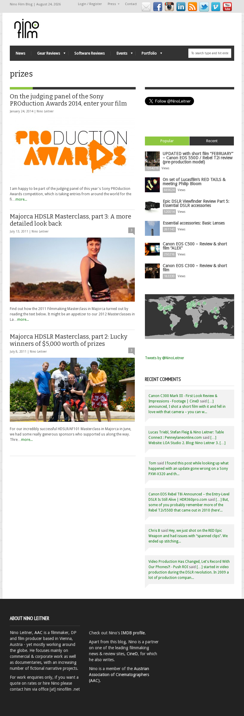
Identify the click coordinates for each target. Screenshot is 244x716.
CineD (132, 653)
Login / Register (90, 4)
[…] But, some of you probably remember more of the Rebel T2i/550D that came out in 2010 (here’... (188, 505)
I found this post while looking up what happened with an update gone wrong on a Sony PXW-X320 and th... (188, 468)
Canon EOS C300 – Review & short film (195, 267)
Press (110, 4)
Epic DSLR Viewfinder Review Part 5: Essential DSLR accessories (196, 203)
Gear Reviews (45, 54)
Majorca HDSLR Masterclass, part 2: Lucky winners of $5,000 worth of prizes (68, 340)
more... (21, 199)
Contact (131, 4)
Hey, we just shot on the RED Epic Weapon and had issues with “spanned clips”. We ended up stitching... (188, 536)
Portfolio (146, 54)
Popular (167, 141)
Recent (212, 141)
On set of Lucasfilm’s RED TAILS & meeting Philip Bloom (194, 181)
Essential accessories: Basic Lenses (194, 223)
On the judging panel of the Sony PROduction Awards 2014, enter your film (68, 100)
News (20, 53)
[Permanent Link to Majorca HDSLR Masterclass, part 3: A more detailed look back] (72, 270)
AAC (39, 632)
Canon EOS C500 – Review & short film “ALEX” (195, 245)
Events (119, 54)
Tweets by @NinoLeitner (164, 358)
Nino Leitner (45, 111)
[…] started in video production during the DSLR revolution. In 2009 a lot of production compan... (188, 572)
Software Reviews (89, 53)
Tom (152, 463)
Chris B (154, 531)
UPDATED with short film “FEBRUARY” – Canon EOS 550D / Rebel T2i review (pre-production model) (198, 157)
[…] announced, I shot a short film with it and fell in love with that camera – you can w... (187, 406)
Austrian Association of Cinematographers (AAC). (119, 674)
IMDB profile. (133, 632)
